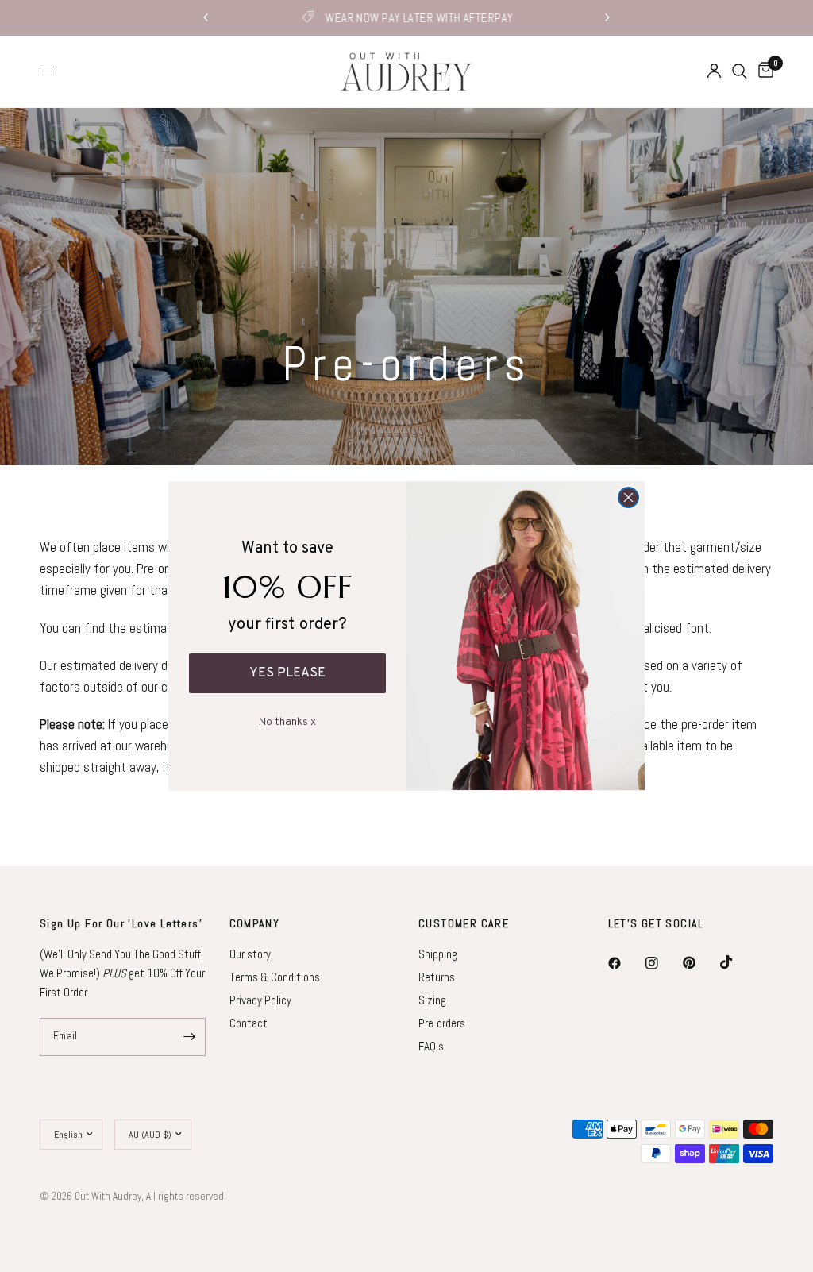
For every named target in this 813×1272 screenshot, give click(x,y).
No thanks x (287, 719)
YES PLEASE (287, 673)
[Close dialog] (628, 497)
